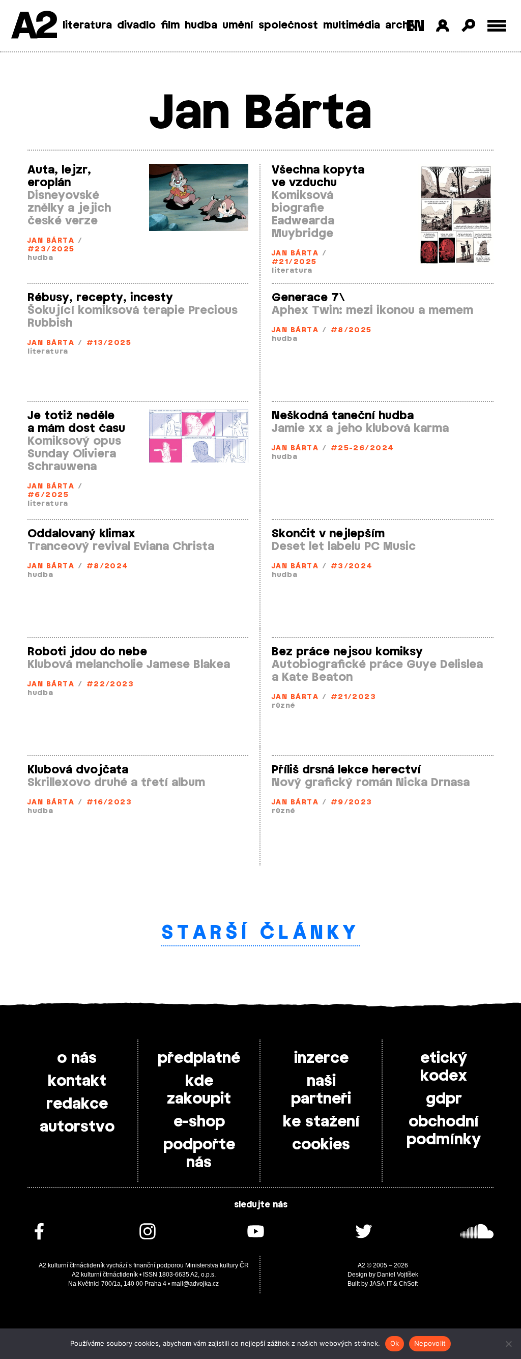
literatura (87, 25)
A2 (33, 27)
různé (283, 706)
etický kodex (443, 1067)
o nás (77, 1058)
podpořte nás (199, 1153)
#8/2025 (351, 330)
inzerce (321, 1058)
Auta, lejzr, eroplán (59, 176)
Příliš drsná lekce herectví (346, 770)
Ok (394, 1343)
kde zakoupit (199, 1090)
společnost (288, 25)
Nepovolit (430, 1343)
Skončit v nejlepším (328, 534)
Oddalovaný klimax (81, 534)
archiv (401, 25)
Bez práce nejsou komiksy (347, 652)
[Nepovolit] (508, 1344)
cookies (321, 1144)
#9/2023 (351, 802)
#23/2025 (51, 249)
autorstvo (77, 1127)
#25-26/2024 (362, 448)
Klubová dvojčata (77, 770)
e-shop (199, 1122)
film (170, 25)
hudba (201, 25)
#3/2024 (352, 566)
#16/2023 (109, 802)
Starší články (260, 933)
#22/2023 (110, 684)
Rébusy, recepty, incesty (100, 298)
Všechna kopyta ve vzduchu (318, 176)
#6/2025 (48, 495)
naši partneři (321, 1090)
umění (237, 25)
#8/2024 (107, 566)
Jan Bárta (50, 241)
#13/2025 (109, 343)
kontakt (77, 1081)
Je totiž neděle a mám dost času (76, 422)
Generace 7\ (308, 298)
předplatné (199, 1058)
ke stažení (321, 1122)
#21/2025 (294, 262)
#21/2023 (354, 697)
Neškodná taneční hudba (343, 416)
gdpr (444, 1099)
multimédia (351, 25)
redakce (77, 1104)
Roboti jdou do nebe (87, 652)
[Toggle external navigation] (497, 26)
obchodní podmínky (444, 1130)
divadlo (136, 25)
